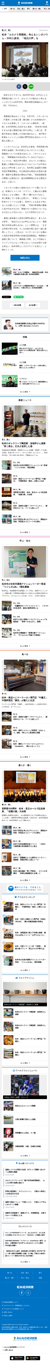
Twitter (28, 1292)
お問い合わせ (8, 1312)
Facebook (21, 1292)
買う (28, 8)
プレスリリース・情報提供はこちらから (17, 1305)
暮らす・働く (37, 8)
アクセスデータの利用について (14, 1309)
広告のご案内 (8, 1315)
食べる (12, 8)
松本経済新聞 (25, 3)
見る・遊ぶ (21, 8)
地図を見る (25, 258)
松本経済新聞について (11, 1302)
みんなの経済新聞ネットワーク (25, 1339)
